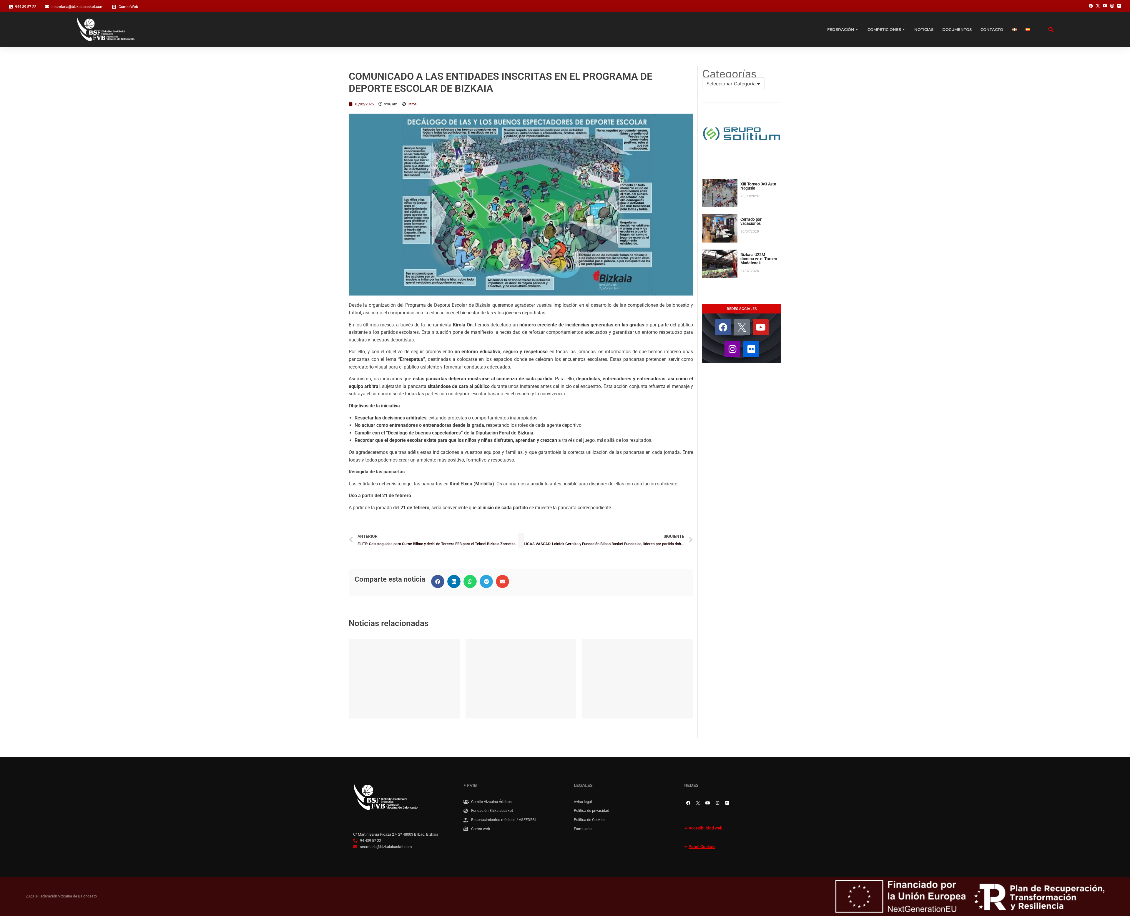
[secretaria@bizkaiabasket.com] (47, 7)
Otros (412, 104)
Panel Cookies (702, 846)
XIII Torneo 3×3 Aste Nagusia (758, 186)
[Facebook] (723, 327)
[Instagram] (732, 349)
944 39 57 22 (25, 6)
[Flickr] (751, 349)
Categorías (729, 73)
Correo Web (128, 6)
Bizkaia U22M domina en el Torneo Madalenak (758, 258)
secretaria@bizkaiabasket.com (77, 6)
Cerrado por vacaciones (751, 221)
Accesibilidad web (705, 828)
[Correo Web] (114, 7)
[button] (437, 581)
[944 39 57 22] (11, 7)
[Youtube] (761, 327)
